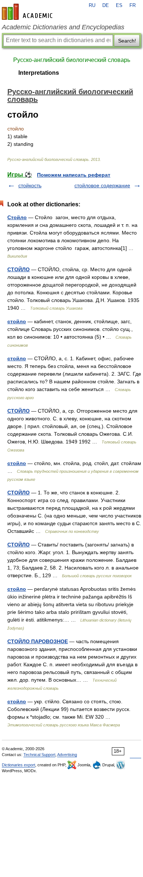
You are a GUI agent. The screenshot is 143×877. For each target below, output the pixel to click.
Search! (127, 41)
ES (119, 5)
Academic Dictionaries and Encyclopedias (63, 27)
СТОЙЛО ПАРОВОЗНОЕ (37, 641)
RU (92, 5)
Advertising (67, 754)
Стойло (17, 217)
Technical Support (39, 754)
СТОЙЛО (18, 269)
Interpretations (38, 73)
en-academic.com (28, 12)
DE (105, 5)
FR (132, 5)
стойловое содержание (102, 185)
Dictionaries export (18, 765)
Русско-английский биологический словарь (71, 60)
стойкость (29, 185)
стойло (16, 321)
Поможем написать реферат (73, 175)
